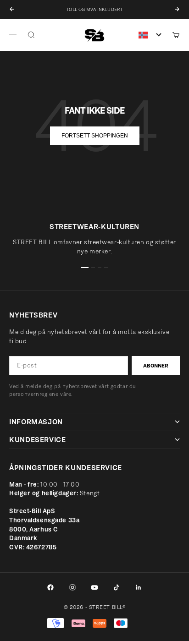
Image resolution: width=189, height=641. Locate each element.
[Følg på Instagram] (72, 587)
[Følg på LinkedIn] (138, 587)
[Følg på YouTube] (94, 587)
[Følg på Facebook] (50, 587)
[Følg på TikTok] (116, 587)
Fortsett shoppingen (94, 135)
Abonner (155, 365)
